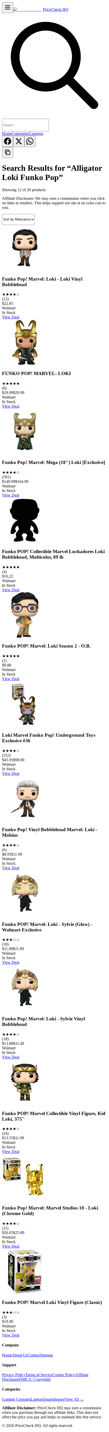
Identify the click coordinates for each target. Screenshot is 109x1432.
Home (7, 133)
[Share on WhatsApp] (29, 141)
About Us (20, 1355)
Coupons (36, 133)
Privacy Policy (13, 1375)
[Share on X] (18, 141)
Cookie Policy (63, 1375)
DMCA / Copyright (34, 1379)
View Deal (10, 317)
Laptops (37, 1399)
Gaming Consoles (16, 1399)
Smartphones (54, 1399)
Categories (20, 133)
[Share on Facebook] (7, 141)
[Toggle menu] (7, 7)
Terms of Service (38, 1375)
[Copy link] (7, 152)
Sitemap (46, 1355)
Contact (34, 1355)
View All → (74, 1399)
